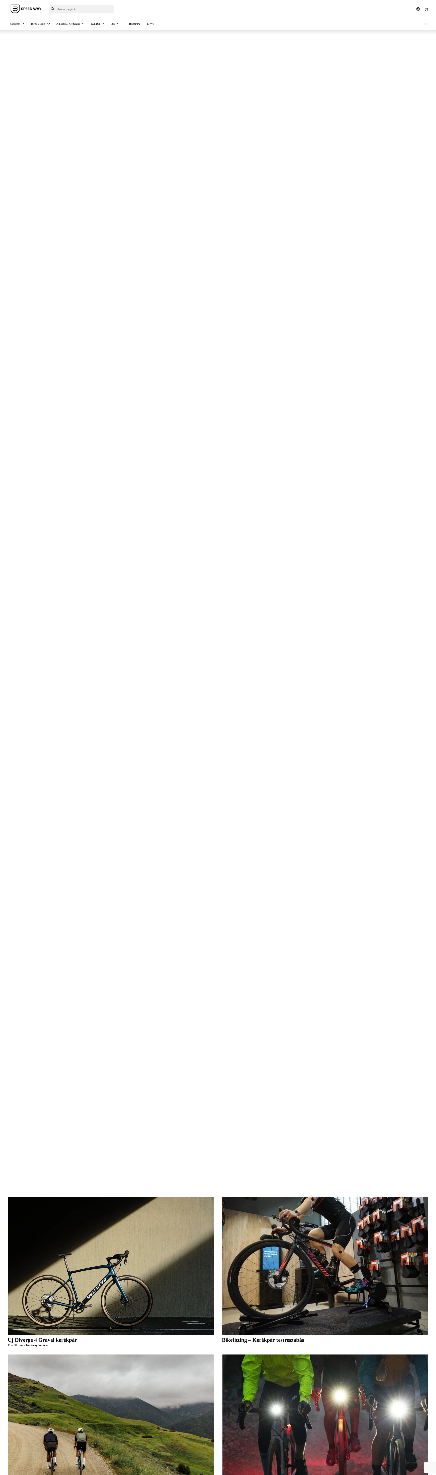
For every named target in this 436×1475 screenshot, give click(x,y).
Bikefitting (135, 23)
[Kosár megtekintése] (426, 9)
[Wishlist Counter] (426, 24)
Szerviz (150, 23)
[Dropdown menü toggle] (22, 23)
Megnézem (21, 554)
